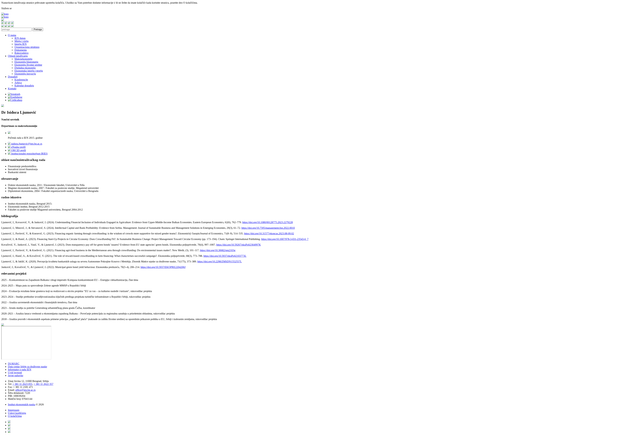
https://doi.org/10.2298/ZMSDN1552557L (219, 261)
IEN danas (20, 38)
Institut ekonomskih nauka (21, 404)
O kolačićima (15, 416)
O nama (12, 35)
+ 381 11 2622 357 (43, 384)
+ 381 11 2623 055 (22, 384)
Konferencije (21, 79)
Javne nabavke (15, 375)
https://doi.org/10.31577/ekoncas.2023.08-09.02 (269, 233)
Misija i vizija (21, 41)
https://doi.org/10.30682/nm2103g (217, 250)
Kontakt (12, 88)
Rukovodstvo (21, 53)
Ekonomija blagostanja (26, 61)
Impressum (13, 410)
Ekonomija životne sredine (28, 64)
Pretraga (38, 29)
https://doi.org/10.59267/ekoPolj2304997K (238, 244)
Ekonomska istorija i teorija (28, 70)
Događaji (12, 76)
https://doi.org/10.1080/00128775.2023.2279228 (267, 222)
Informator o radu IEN (19, 369)
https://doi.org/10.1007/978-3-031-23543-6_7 (284, 239)
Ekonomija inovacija (25, 73)
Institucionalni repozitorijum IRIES (29, 153)
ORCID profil (18, 150)
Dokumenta (20, 50)
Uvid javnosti (15, 372)
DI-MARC (13, 363)
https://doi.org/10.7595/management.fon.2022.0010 (268, 227)
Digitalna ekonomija (25, 67)
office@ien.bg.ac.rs (25, 390)
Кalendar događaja (24, 85)
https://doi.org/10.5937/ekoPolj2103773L (224, 255)
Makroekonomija (23, 58)
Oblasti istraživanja (18, 56)
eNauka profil (18, 147)
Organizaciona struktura (26, 47)
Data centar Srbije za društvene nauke (27, 366)
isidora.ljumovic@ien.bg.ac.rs (26, 143)
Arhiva (18, 82)
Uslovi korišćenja (17, 413)
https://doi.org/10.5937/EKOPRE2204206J (163, 267)
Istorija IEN (20, 44)
